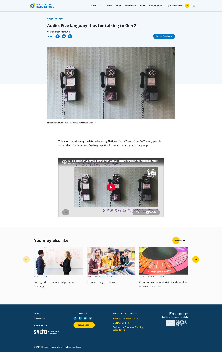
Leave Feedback (164, 36)
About (94, 5)
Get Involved (155, 5)
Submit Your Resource (124, 318)
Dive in (178, 240)
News (142, 5)
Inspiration (130, 5)
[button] (195, 259)
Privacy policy (39, 318)
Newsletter (84, 324)
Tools (118, 5)
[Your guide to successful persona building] (58, 261)
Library (108, 5)
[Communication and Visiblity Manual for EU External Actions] (163, 261)
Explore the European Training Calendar (128, 328)
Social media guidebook (101, 282)
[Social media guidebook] (111, 261)
